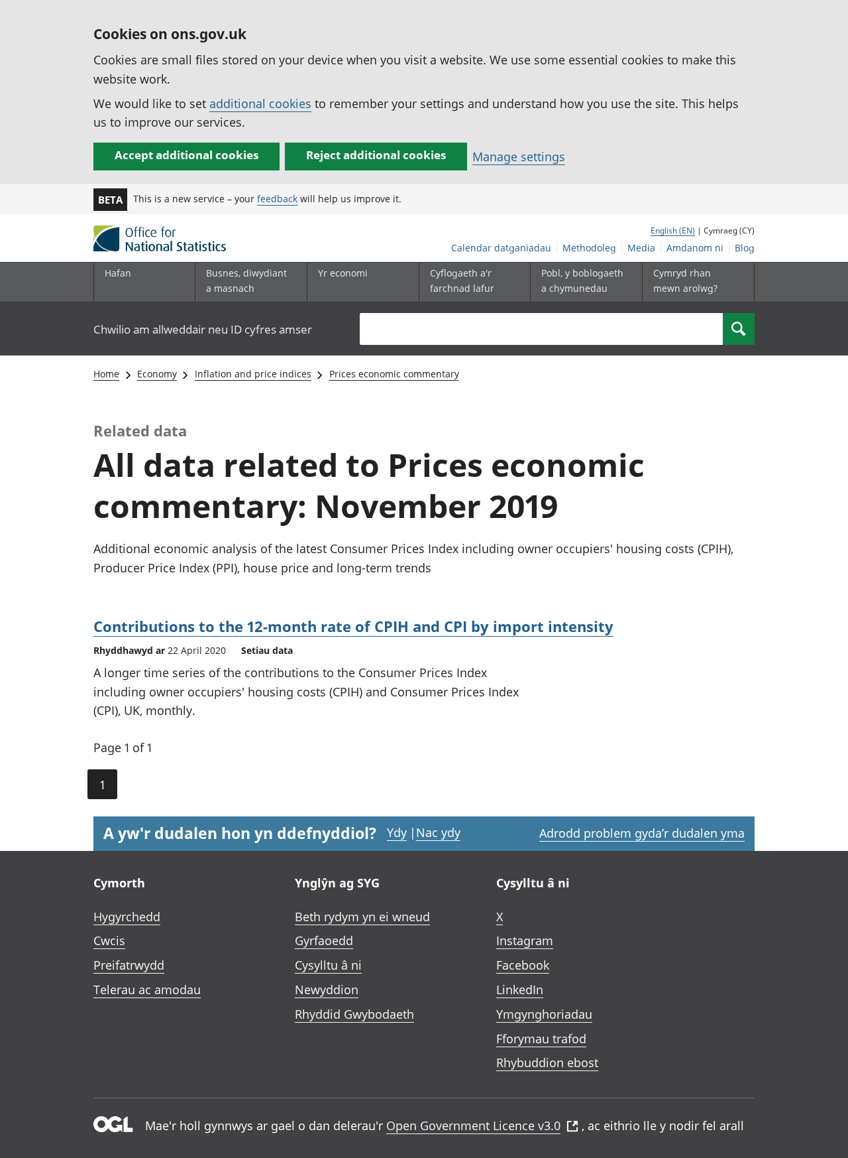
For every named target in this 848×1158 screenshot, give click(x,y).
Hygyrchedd (126, 917)
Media (641, 247)
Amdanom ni (694, 247)
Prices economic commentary (394, 373)
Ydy (397, 832)
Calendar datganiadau (501, 247)
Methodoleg (589, 247)
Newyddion (326, 989)
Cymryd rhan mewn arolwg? (685, 280)
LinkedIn (519, 989)
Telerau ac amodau (147, 989)
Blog (745, 247)
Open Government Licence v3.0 (473, 1125)
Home (106, 373)
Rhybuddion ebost (547, 1062)
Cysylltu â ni (328, 965)
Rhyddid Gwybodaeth (354, 1014)
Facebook (522, 965)
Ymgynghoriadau (544, 1014)
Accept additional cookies (186, 154)
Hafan (118, 273)
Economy (157, 373)
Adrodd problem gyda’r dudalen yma (642, 833)
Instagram (524, 940)
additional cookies (260, 103)
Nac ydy (438, 832)
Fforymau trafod (541, 1039)
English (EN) (673, 230)
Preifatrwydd (128, 965)
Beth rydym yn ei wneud (362, 917)
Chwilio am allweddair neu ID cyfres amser (202, 329)
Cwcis (109, 940)
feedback (277, 198)
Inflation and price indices (253, 373)
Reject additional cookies (376, 154)
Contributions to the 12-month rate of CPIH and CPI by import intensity (353, 626)
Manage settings (518, 156)
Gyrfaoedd (324, 940)
